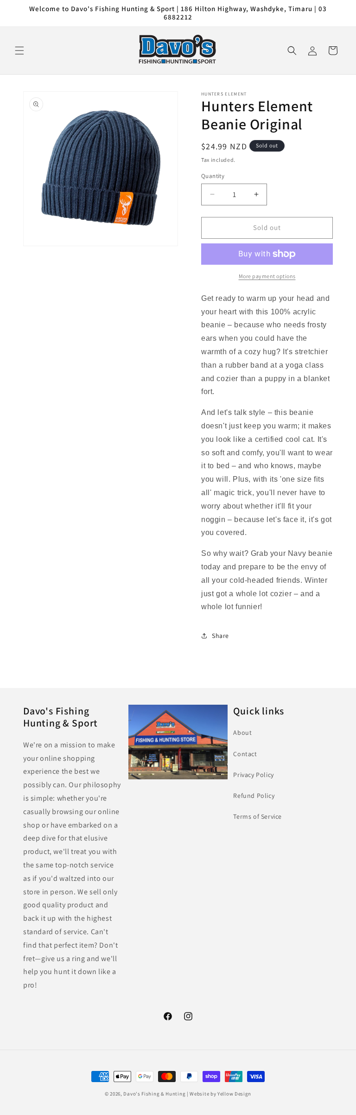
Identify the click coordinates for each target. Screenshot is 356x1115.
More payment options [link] (267, 276)
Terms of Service (257, 816)
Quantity (212, 176)
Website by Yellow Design (220, 1093)
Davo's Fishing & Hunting (154, 1093)
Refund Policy (253, 795)
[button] (19, 50)
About (242, 732)
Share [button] (220, 635)
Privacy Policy (253, 775)
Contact (245, 754)
